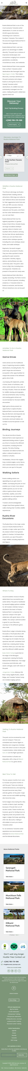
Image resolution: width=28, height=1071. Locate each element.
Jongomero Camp (8, 672)
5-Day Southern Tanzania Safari (13, 161)
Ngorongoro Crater (9, 74)
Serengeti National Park (13, 869)
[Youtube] (12, 970)
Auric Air (5, 753)
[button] (14, 124)
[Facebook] (8, 970)
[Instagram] (19, 970)
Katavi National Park (17, 834)
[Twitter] (15, 970)
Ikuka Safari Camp (8, 653)
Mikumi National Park (13, 924)
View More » (9, 877)
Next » (17, 935)
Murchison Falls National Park (13, 897)
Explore (8, 168)
